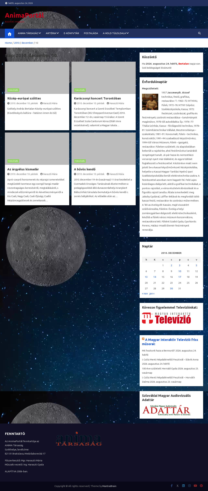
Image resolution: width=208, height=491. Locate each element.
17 (179, 276)
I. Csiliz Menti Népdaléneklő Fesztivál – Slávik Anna (170, 359)
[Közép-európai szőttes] (37, 78)
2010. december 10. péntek (24, 103)
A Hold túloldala (114, 33)
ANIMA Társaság (28, 33)
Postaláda (91, 33)
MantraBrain (109, 486)
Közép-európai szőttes (24, 98)
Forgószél (13, 90)
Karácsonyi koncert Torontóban (97, 98)
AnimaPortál (24, 15)
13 (146, 276)
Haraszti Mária (50, 103)
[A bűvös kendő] (104, 149)
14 (154, 276)
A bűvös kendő (85, 169)
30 (171, 288)
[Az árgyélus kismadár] (37, 149)
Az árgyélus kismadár (23, 169)
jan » (151, 293)
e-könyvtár (71, 33)
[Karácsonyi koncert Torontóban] (104, 78)
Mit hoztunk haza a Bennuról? (158, 350)
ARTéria (51, 33)
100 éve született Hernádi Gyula (159, 368)
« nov (145, 293)
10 (179, 271)
